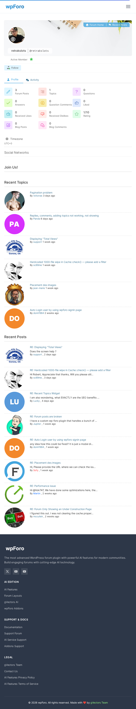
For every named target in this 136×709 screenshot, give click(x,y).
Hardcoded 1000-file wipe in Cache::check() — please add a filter (68, 261)
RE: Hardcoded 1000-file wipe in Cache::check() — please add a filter (70, 370)
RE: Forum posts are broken (46, 416)
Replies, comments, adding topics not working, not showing (64, 215)
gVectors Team (13, 664)
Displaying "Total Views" (44, 238)
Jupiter (37, 423)
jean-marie (39, 288)
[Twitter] (7, 571)
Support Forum (13, 633)
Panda (36, 218)
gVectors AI (11, 601)
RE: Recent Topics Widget (45, 393)
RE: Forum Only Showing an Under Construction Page (61, 509)
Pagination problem (41, 192)
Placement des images (43, 284)
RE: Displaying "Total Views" (46, 347)
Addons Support (14, 646)
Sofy (35, 470)
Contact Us (11, 671)
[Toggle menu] (128, 6)
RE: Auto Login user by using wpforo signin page (58, 439)
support (37, 241)
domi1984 (38, 313)
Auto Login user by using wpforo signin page (56, 309)
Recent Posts (119, 24)
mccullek (38, 516)
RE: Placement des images (45, 462)
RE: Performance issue (43, 485)
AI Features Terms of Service (21, 683)
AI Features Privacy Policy (19, 677)
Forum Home (96, 24)
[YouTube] (16, 571)
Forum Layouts (13, 595)
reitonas (37, 195)
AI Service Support (15, 639)
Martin (36, 493)
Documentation (13, 627)
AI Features (11, 589)
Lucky (36, 400)
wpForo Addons (13, 608)
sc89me (37, 265)
